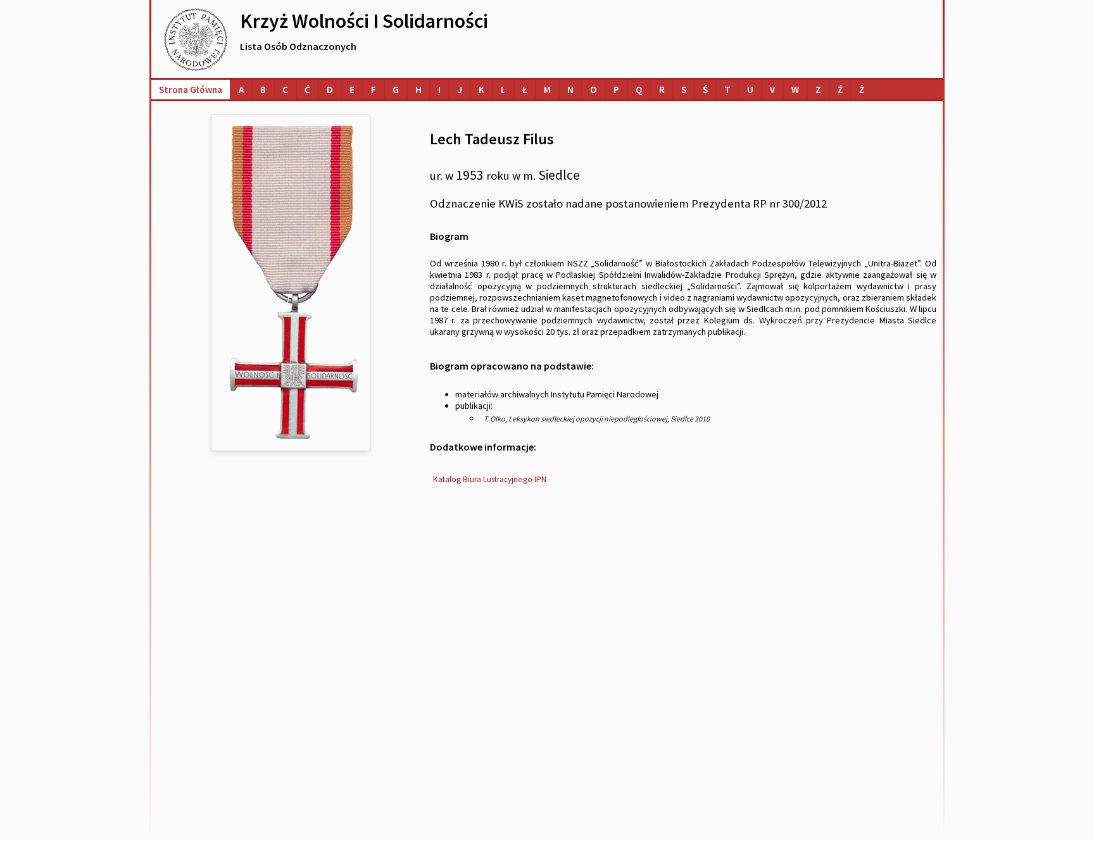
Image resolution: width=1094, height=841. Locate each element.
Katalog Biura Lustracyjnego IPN (489, 479)
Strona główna (190, 90)
